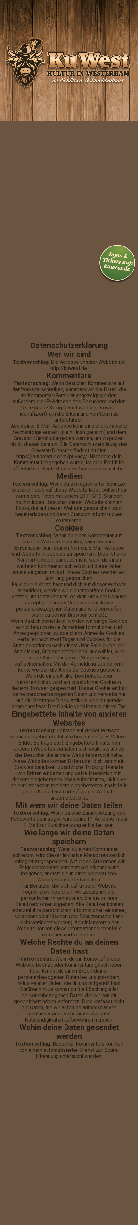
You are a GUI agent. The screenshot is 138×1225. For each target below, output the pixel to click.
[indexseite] (69, 125)
